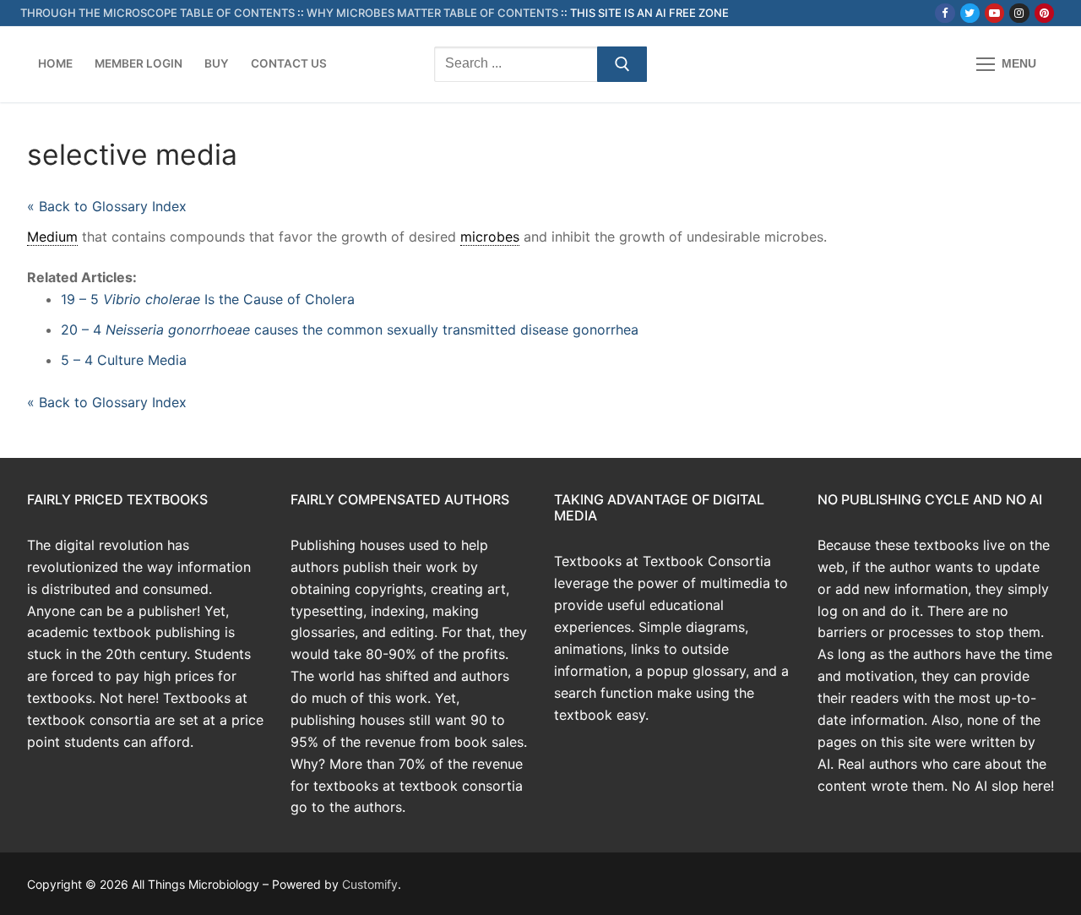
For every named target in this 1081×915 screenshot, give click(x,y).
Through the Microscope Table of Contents (157, 12)
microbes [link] (489, 236)
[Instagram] (1019, 13)
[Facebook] (944, 13)
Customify (370, 884)
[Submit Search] (622, 64)
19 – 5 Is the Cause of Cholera (208, 299)
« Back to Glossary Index (107, 206)
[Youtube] (994, 13)
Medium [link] (52, 236)
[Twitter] (970, 13)
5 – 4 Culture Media (124, 359)
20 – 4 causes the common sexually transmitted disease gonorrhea (349, 329)
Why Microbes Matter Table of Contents (432, 12)
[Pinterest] (1044, 13)
